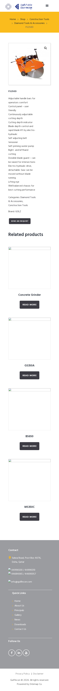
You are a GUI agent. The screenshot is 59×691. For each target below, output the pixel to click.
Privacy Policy (23, 674)
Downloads (20, 625)
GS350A (29, 365)
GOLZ (18, 212)
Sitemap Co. (36, 684)
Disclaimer (38, 674)
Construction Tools (39, 19)
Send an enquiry (19, 221)
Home (13, 19)
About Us (19, 606)
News (17, 620)
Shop (22, 19)
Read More (30, 305)
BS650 (29, 436)
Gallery (18, 615)
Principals (19, 610)
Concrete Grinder (29, 295)
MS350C (29, 507)
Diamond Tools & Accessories (29, 23)
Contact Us (20, 629)
